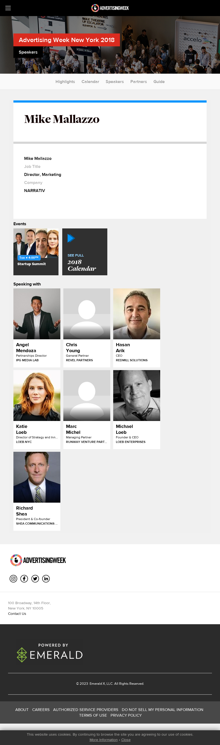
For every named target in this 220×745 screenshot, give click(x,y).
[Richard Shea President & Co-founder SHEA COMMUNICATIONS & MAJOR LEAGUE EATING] (36, 477)
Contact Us (17, 613)
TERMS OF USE (93, 715)
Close (126, 740)
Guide (159, 81)
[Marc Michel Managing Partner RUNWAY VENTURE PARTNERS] (86, 395)
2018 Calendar (82, 263)
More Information (104, 740)
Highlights (65, 81)
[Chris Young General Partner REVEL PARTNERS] (86, 313)
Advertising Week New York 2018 (67, 39)
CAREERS (41, 709)
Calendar (90, 81)
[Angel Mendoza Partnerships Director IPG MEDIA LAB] (36, 313)
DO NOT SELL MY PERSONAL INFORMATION (162, 709)
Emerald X (97, 684)
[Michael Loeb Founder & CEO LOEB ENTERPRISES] (136, 395)
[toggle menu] (8, 8)
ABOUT (22, 709)
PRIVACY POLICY (126, 715)
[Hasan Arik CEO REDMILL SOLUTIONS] (136, 313)
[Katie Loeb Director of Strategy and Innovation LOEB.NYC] (36, 395)
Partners (138, 81)
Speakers (115, 81)
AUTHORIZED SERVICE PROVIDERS (85, 709)
